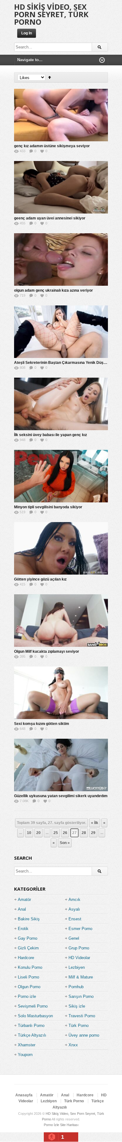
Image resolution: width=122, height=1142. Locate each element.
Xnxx (73, 1045)
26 (65, 833)
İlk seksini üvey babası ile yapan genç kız (50, 435)
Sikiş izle (77, 1006)
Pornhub (76, 986)
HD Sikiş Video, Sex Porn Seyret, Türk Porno (51, 14)
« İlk (94, 823)
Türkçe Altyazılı (32, 1035)
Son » (65, 843)
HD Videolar (79, 957)
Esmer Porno (80, 928)
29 (93, 833)
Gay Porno (27, 938)
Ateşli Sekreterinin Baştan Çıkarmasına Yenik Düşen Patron (67, 362)
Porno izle (27, 996)
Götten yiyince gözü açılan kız (40, 579)
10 (29, 833)
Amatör (24, 899)
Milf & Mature (81, 977)
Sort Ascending (49, 77)
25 (55, 833)
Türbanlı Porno (31, 1025)
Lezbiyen (77, 967)
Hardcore (26, 957)
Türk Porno (79, 1025)
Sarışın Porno (81, 996)
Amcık (74, 899)
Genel (74, 938)
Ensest (75, 919)
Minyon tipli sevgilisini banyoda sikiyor (48, 507)
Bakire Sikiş (29, 919)
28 (84, 833)
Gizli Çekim (28, 948)
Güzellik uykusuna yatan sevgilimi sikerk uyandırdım (61, 796)
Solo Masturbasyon (35, 1016)
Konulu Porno (30, 967)
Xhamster (26, 1045)
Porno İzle (51, 1125)
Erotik (23, 928)
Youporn (25, 1054)
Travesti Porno (82, 1016)
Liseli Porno (28, 977)
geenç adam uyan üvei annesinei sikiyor (49, 218)
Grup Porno (79, 948)
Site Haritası (69, 1125)
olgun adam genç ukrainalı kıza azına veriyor (53, 290)
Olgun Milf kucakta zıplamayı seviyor (46, 651)
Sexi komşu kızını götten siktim (41, 724)
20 (38, 833)
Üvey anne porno (84, 1035)
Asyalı (74, 909)
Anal (22, 909)
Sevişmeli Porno (33, 1006)
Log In (26, 33)
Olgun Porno (29, 986)
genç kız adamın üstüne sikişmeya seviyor (52, 146)
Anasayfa (24, 1095)
